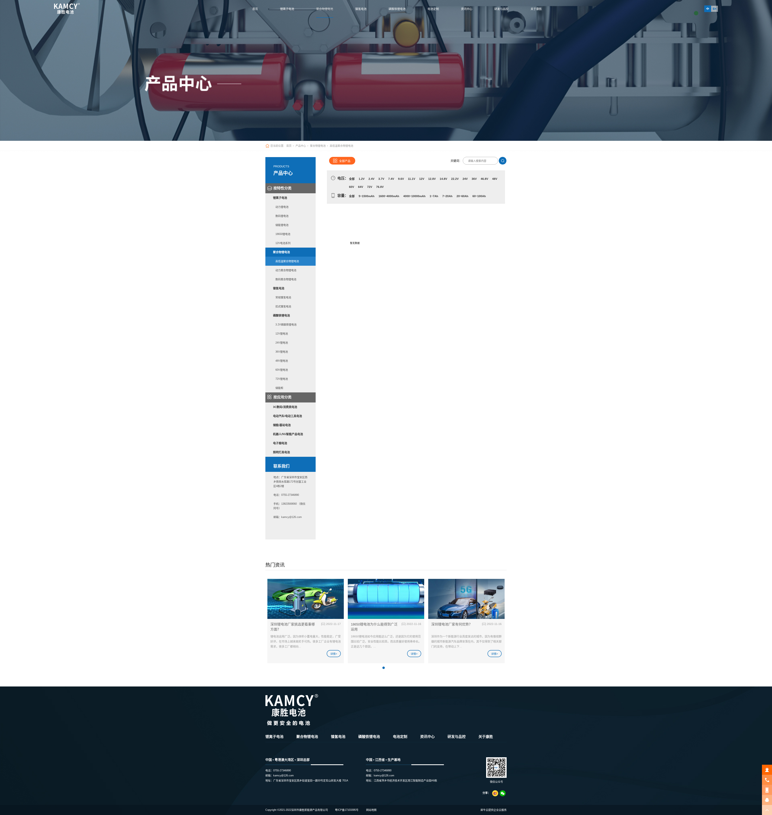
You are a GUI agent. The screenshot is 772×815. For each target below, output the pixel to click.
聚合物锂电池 (324, 8)
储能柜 (279, 387)
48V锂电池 (281, 360)
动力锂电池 (281, 206)
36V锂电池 (281, 351)
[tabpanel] (305, 622)
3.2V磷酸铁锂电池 (286, 324)
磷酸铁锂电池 (397, 8)
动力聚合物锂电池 (285, 270)
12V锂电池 (281, 333)
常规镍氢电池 (283, 297)
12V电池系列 (283, 243)
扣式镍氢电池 (283, 306)
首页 (255, 8)
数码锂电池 (281, 215)
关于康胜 (536, 8)
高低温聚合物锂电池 (287, 261)
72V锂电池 (281, 378)
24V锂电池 (281, 342)
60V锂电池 (281, 369)
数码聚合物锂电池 (285, 279)
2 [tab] (388, 668)
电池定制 (433, 8)
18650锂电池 (282, 234)
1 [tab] (383, 668)
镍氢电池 (360, 8)
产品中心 (301, 145)
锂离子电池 (287, 8)
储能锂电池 (281, 224)
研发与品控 (501, 8)
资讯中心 (466, 8)
